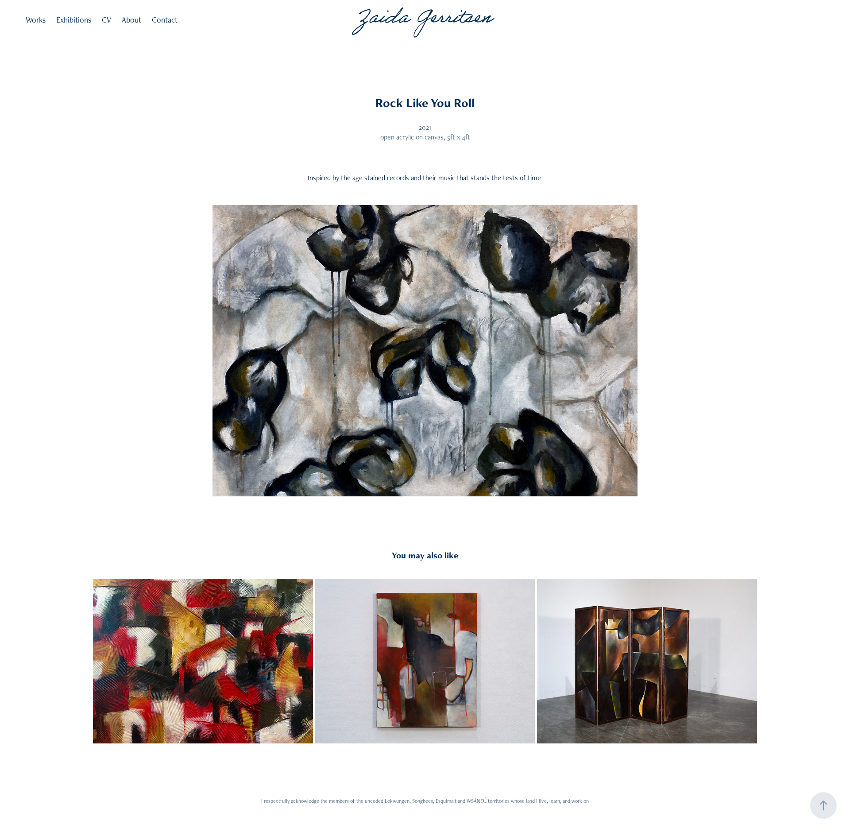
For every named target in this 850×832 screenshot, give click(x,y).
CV (106, 20)
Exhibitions (73, 20)
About (131, 20)
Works (36, 20)
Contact (165, 20)
